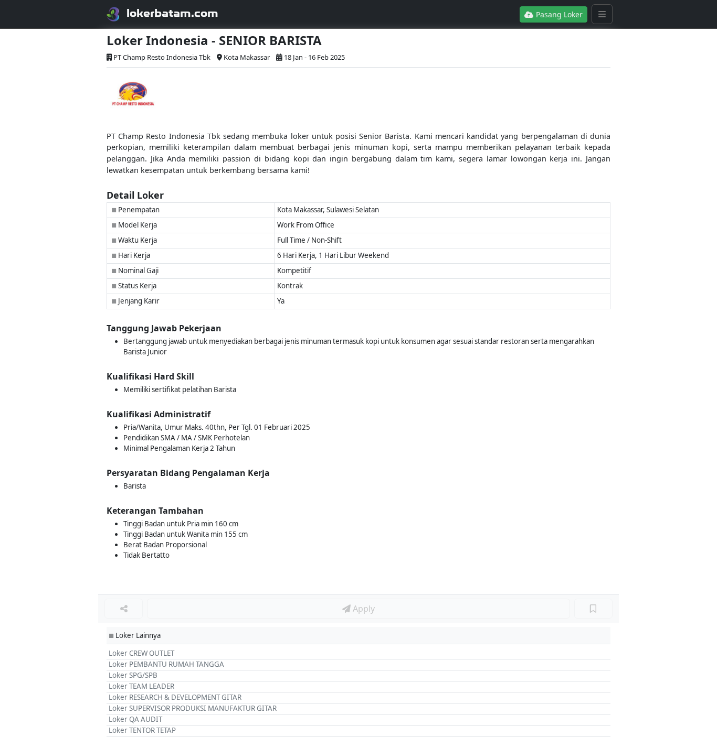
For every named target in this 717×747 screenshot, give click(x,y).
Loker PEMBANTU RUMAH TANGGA (166, 664)
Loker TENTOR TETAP (142, 730)
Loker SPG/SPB (133, 675)
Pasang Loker (558, 14)
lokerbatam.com (172, 13)
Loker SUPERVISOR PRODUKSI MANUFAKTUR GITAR (193, 708)
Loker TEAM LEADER (141, 686)
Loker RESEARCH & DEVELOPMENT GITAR (175, 697)
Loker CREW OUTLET (141, 653)
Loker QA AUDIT (135, 719)
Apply (363, 608)
